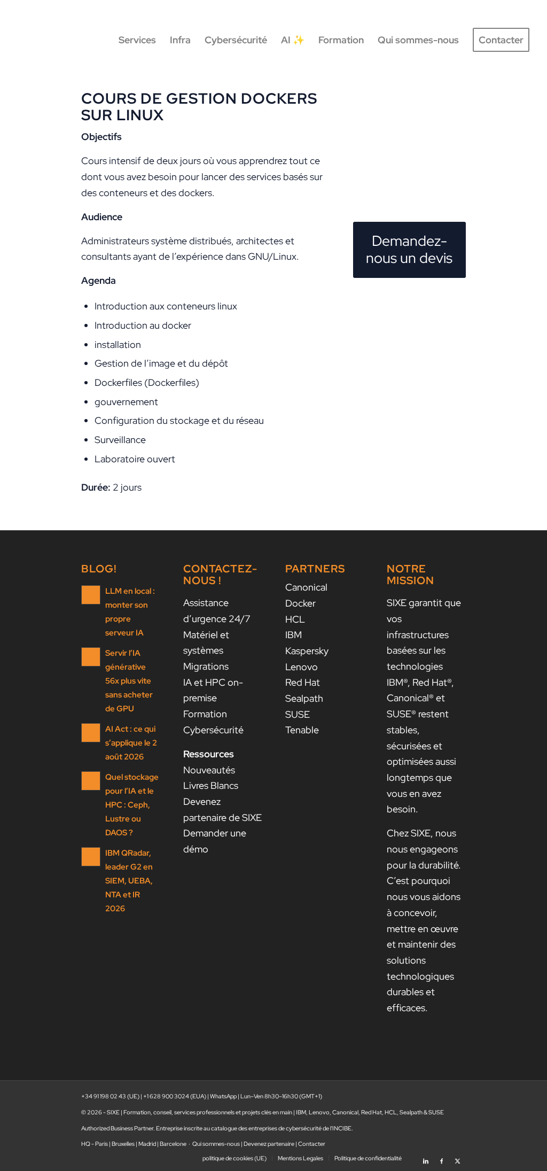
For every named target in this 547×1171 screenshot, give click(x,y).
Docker (300, 603)
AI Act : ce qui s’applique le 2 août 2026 (131, 742)
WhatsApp (223, 1096)
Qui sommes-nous (216, 1143)
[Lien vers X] (458, 1158)
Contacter (311, 1143)
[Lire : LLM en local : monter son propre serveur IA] (90, 594)
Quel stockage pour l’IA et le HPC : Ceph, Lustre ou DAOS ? (132, 804)
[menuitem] (137, 40)
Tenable (302, 730)
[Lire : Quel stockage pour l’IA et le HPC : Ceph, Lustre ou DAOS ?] (90, 780)
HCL (295, 619)
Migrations (206, 666)
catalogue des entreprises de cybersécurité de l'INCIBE (281, 1128)
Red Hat (302, 682)
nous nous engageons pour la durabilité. (424, 849)
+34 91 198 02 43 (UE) (110, 1096)
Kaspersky (307, 651)
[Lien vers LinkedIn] (426, 1158)
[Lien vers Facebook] (442, 1158)
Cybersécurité (213, 730)
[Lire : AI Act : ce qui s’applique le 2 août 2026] (90, 732)
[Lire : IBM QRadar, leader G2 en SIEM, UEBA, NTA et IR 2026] (90, 856)
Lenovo (301, 667)
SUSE (297, 714)
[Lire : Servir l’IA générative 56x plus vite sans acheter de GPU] (90, 656)
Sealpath (304, 698)
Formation (205, 714)
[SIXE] (55, 40)
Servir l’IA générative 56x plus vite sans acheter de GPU (129, 680)
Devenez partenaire (269, 1143)
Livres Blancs (210, 785)
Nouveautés (209, 770)
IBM (293, 635)
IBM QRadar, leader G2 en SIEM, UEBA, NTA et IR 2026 (129, 880)
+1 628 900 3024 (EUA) (174, 1096)
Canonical (306, 587)
